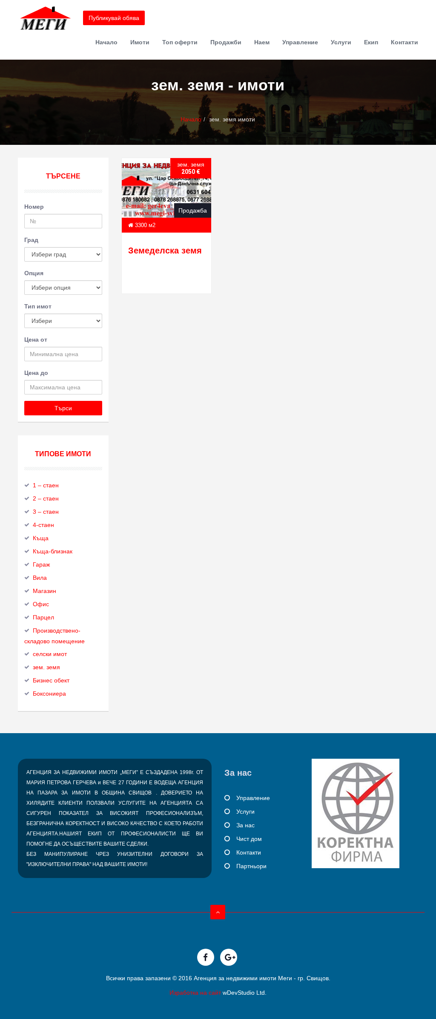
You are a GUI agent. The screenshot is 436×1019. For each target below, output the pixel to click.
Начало (106, 42)
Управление (300, 42)
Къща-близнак (52, 551)
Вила (40, 577)
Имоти (139, 42)
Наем (262, 42)
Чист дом (249, 838)
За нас (245, 825)
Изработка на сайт (195, 992)
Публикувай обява (114, 17)
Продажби (225, 42)
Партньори (251, 866)
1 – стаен (46, 485)
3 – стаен (46, 511)
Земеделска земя (165, 250)
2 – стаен (46, 498)
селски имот (50, 654)
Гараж (41, 564)
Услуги (341, 42)
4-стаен (43, 524)
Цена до (36, 372)
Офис (41, 604)
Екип (371, 42)
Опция (33, 273)
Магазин (44, 590)
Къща (41, 538)
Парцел (43, 617)
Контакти (404, 42)
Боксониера (49, 693)
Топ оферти (180, 42)
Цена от (35, 339)
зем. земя (46, 667)
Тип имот (38, 306)
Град (31, 239)
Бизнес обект (51, 680)
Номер (34, 206)
